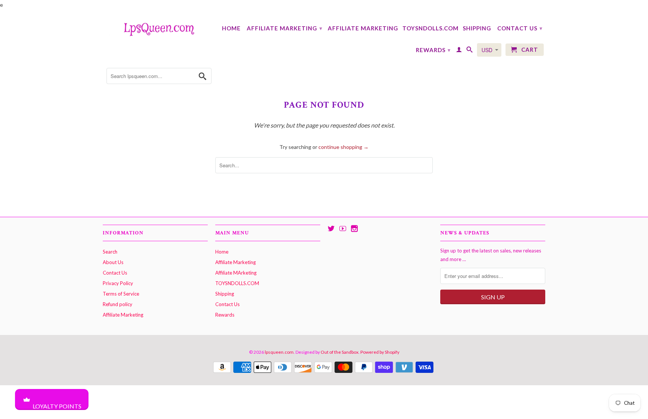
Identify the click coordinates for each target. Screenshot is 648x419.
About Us (113, 262)
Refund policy (117, 304)
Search (110, 252)
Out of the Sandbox (339, 352)
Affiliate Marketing (284, 28)
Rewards (433, 50)
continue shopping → (343, 147)
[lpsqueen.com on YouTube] (342, 228)
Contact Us (520, 28)
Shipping (477, 28)
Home (231, 28)
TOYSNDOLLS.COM (430, 28)
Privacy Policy (118, 283)
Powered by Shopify (379, 352)
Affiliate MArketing (363, 28)
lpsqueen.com (279, 352)
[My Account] (459, 51)
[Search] (469, 51)
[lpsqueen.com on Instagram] (354, 228)
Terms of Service (121, 294)
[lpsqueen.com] (155, 28)
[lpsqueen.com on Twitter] (331, 228)
